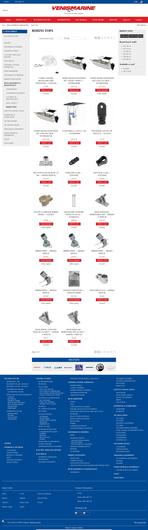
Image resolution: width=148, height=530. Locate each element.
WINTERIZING (74, 472)
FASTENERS (74, 414)
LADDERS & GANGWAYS (78, 426)
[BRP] (100, 368)
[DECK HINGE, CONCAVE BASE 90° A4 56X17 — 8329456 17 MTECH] (46, 318)
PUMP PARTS (12, 408)
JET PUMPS (120, 421)
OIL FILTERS (42, 411)
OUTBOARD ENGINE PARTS (47, 429)
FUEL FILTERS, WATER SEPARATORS (51, 393)
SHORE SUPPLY (43, 459)
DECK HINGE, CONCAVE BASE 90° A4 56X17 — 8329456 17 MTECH (46, 332)
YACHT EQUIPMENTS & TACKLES (81, 428)
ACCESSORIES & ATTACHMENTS (126, 458)
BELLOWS (43, 435)
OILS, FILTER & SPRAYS (15, 404)
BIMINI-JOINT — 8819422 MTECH (45, 291)
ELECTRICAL (12, 399)
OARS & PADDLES (122, 449)
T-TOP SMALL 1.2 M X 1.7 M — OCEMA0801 (74, 132)
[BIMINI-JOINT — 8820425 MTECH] (74, 240)
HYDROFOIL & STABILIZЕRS (125, 406)
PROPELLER (42, 384)
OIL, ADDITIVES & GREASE (47, 409)
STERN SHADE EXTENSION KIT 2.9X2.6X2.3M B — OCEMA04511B (46, 133)
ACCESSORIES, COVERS (15, 392)
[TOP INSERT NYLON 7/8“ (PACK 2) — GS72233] (102, 114)
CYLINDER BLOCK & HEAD (48, 431)
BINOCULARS (74, 458)
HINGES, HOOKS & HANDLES (80, 418)
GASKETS (11, 397)
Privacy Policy (42, 498)
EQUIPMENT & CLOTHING (15, 389)
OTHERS (42, 439)
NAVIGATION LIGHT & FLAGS (80, 463)
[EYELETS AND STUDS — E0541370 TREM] (74, 278)
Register (22, 498)
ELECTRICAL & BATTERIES (125, 423)
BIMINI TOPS (120, 386)
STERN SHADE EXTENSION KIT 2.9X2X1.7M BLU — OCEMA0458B (74, 80)
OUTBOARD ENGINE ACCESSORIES (50, 446)
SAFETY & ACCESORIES (124, 397)
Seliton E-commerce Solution (74, 528)
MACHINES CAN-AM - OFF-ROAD (18, 384)
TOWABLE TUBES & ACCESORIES (127, 470)
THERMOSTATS (45, 424)
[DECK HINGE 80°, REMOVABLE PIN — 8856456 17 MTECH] (102, 200)
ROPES (72, 435)
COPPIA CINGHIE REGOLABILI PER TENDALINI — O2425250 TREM (46, 81)
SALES (116, 474)
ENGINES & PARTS (43, 378)
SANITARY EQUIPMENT (14, 460)
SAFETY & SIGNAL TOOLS (124, 389)
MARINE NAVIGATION (76, 455)
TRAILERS (119, 463)
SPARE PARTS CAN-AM (14, 411)
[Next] (114, 367)
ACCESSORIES (11, 450)
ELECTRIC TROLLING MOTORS (48, 450)
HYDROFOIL (120, 411)
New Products (81, 20)
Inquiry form (24, 502)
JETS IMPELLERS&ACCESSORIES (127, 428)
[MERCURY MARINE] (37, 368)
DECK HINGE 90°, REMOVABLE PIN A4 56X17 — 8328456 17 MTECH (74, 332)
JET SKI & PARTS (121, 415)
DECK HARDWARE (75, 399)
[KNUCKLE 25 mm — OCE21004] (102, 161)
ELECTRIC (11, 415)
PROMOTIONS (64, 20)
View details (102, 90)
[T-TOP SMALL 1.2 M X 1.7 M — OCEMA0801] (74, 114)
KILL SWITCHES (45, 400)
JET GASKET (120, 418)
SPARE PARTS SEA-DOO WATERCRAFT (19, 395)
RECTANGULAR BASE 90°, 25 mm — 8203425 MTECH (46, 174)
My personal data (140, 522)
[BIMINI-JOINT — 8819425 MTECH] (102, 240)
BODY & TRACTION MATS (16, 402)
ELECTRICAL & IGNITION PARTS (49, 398)
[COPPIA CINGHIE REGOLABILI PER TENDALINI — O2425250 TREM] (46, 61)
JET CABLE (119, 425)
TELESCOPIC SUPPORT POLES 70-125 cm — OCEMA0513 (74, 214)
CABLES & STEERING (77, 388)
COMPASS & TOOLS (76, 460)
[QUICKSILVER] (89, 368)
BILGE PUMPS (74, 421)
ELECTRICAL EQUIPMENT (46, 462)
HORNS (118, 400)
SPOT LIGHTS (120, 383)
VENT (72, 404)
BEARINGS (42, 406)
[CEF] (58, 367)
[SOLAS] (47, 367)
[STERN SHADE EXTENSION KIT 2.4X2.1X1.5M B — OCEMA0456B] (102, 61)
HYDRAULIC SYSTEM (77, 395)
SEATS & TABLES (12, 462)
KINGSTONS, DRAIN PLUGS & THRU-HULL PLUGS (86, 411)
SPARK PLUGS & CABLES (48, 404)
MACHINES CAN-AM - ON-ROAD (17, 386)
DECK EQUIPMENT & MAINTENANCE (82, 469)
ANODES (7, 443)
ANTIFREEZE (44, 416)
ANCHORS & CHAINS (77, 438)
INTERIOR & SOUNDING (13, 447)
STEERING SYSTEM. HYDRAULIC (81, 382)
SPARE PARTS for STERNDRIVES (48, 441)
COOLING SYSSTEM (45, 414)
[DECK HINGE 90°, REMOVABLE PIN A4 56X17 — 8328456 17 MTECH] (74, 318)
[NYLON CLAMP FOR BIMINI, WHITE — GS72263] (46, 200)
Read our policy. (35, 522)
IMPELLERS (43, 422)
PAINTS (72, 402)
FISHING (73, 423)
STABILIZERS (120, 409)
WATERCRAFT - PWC (13, 381)
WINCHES (119, 461)
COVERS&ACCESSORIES (124, 378)
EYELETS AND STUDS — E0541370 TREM (74, 291)
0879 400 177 (19, 2)
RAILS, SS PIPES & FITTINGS (79, 416)
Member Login (7, 507)
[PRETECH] (79, 367)
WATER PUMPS (44, 418)
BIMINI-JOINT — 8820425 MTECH (74, 252)
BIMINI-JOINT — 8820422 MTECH (45, 252)
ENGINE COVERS (44, 426)
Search (22, 507)
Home (8, 20)
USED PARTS (119, 478)
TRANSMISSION (121, 437)
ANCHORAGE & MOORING (78, 432)
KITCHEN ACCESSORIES (14, 455)
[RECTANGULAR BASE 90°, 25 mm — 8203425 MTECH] (46, 161)
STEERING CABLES (14, 401)
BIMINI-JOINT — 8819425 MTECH (101, 252)
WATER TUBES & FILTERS (48, 420)
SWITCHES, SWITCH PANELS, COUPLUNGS (84, 378)
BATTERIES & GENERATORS (47, 457)
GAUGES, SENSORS (44, 444)
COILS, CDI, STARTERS (47, 402)
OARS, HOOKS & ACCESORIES (80, 406)
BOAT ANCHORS (76, 442)
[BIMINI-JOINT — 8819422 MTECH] (46, 278)
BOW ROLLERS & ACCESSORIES (81, 444)
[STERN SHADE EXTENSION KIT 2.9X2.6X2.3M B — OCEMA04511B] (46, 114)
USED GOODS (98, 20)
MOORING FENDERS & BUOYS (80, 446)
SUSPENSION (12, 419)
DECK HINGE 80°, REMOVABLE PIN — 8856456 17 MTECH (102, 214)
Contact (139, 20)
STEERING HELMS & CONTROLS (80, 390)
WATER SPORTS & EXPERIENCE (126, 467)
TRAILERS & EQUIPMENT (124, 455)
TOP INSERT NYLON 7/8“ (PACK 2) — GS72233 (102, 132)
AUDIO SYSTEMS (12, 452)
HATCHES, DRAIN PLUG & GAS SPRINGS (83, 409)
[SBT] (110, 367)
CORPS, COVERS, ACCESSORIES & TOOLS (129, 430)
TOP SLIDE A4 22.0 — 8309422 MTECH (101, 291)
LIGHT (9, 457)
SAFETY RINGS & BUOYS (124, 395)
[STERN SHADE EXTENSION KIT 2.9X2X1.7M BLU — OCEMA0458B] (74, 61)
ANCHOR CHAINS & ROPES (80, 440)
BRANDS (113, 20)
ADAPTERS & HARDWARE (78, 392)
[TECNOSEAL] (68, 368)
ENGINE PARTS (12, 406)
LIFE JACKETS (120, 402)
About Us (126, 20)
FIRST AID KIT (121, 392)
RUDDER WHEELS (76, 385)
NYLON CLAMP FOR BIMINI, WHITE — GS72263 (46, 213)
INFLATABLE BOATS (122, 444)
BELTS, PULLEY (45, 437)
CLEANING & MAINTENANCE (125, 381)
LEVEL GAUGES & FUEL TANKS (50, 395)
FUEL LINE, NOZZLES (47, 389)
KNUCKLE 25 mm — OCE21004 (102, 174)
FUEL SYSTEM (43, 387)
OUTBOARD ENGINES (45, 381)
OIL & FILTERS (12, 417)
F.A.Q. (22, 494)
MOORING (73, 449)
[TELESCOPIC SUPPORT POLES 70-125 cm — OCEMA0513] (74, 200)
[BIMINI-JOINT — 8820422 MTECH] (46, 240)
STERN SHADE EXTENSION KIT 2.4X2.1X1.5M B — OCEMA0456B (102, 80)
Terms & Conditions (44, 494)
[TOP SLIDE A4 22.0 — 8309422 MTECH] (102, 278)
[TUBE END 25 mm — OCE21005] (74, 161)
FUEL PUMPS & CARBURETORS (50, 391)
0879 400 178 (87, 501)
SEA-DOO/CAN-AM (42, 20)
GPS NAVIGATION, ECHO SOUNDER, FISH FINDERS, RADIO (89, 465)
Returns (4, 498)
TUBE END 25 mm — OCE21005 (74, 174)
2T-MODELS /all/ (121, 440)
